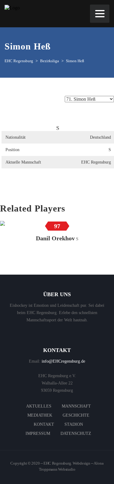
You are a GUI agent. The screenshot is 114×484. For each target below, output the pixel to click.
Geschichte (76, 415)
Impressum (38, 433)
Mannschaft (76, 406)
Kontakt (44, 424)
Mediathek (39, 415)
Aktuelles (38, 406)
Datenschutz (75, 433)
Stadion (73, 424)
